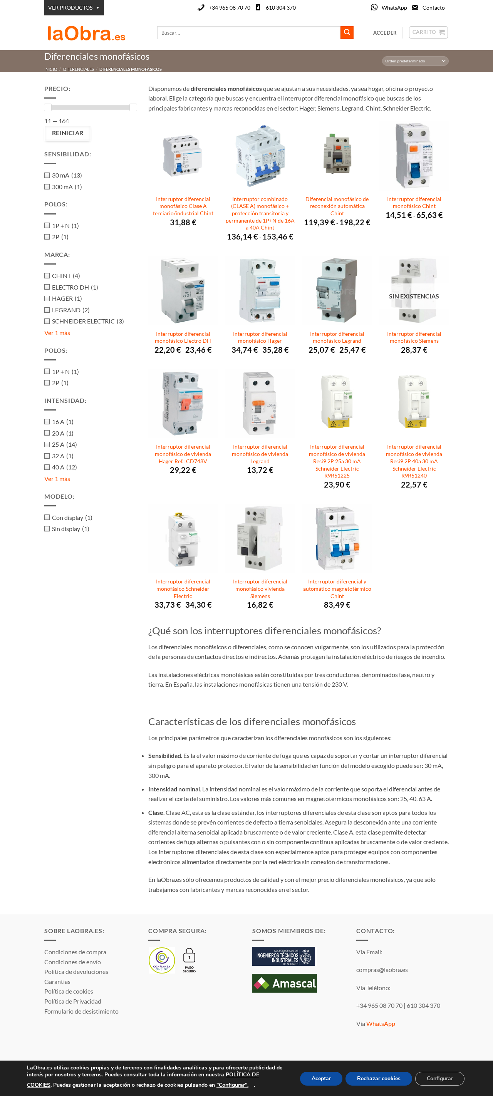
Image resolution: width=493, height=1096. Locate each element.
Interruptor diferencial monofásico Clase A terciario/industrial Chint (183, 206)
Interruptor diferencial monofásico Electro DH (183, 337)
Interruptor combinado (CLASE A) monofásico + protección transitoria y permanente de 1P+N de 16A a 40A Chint (260, 213)
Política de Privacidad (72, 1001)
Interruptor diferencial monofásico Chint (414, 202)
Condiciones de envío (72, 961)
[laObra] (95, 32)
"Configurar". (232, 1084)
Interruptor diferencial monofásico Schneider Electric (183, 588)
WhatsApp (394, 7)
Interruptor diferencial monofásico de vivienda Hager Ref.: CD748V (183, 453)
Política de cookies (68, 991)
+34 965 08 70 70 (229, 7)
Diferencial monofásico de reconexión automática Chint (337, 206)
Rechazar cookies (379, 1078)
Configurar (440, 1078)
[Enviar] (347, 32)
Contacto (434, 7)
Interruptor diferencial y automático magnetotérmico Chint (337, 588)
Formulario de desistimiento (81, 1011)
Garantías (57, 981)
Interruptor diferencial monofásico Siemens (414, 337)
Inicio (50, 69)
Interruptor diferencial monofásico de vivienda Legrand (260, 453)
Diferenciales (78, 69)
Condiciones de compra (75, 951)
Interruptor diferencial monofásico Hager (260, 337)
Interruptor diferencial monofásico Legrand (337, 337)
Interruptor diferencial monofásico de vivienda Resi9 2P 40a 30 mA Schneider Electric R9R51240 (414, 461)
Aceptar (321, 1078)
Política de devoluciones (76, 971)
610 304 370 (281, 7)
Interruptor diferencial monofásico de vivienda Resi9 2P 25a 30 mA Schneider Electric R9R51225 (337, 461)
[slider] (48, 107)
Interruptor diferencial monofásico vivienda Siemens (260, 588)
